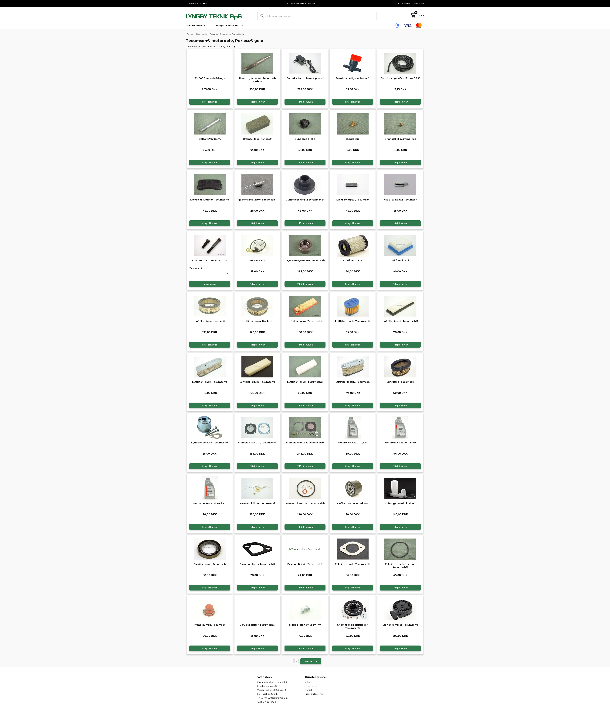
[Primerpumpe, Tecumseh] (210, 609)
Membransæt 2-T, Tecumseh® (305, 442)
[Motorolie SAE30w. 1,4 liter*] (210, 488)
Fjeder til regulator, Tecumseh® (257, 199)
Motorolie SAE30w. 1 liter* (400, 442)
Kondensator (257, 260)
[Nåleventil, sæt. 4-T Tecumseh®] (305, 488)
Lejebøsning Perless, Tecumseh (305, 260)
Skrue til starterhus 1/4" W (305, 624)
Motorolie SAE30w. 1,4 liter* (210, 503)
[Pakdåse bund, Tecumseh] (210, 548)
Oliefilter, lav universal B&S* (353, 503)
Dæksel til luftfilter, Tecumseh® (209, 199)
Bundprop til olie (305, 138)
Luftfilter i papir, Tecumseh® (305, 321)
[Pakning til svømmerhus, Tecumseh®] (400, 548)
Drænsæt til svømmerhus (400, 138)
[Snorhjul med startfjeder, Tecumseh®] (353, 609)
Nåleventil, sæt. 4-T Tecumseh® (305, 503)
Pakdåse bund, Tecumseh (210, 564)
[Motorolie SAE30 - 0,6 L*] (353, 427)
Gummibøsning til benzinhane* (305, 199)
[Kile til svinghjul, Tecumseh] (353, 184)
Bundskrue (352, 138)
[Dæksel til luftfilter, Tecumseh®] (210, 184)
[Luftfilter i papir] (353, 245)
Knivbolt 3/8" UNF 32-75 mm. (209, 260)
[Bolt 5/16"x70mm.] (210, 123)
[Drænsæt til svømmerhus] (400, 123)
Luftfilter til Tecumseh (400, 381)
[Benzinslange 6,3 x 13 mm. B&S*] (400, 63)
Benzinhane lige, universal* (352, 78)
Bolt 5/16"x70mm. (210, 138)
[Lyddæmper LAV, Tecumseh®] (210, 427)
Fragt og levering (314, 694)
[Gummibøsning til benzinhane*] (305, 184)
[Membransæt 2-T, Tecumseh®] (305, 427)
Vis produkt (210, 284)
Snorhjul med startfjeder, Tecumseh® (352, 626)
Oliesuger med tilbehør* (400, 503)
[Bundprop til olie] (305, 123)
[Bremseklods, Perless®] (257, 123)
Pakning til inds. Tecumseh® (257, 564)
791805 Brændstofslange (209, 78)
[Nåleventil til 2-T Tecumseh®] (257, 488)
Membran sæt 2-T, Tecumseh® (257, 442)
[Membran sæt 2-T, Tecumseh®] (257, 427)
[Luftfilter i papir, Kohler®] (210, 305)
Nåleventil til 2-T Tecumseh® (257, 503)
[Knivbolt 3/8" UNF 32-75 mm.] (210, 245)
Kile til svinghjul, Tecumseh (352, 199)
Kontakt (309, 690)
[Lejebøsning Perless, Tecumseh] (305, 245)
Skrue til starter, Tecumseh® (257, 624)
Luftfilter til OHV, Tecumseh (353, 381)
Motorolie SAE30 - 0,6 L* (352, 442)
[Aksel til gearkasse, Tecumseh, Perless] (257, 63)
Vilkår (308, 682)
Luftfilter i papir (352, 260)
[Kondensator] (257, 245)
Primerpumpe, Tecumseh (210, 624)
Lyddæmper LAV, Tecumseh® (209, 442)
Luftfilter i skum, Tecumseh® (257, 381)
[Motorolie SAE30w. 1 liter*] (400, 427)
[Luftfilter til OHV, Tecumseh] (353, 366)
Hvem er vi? (311, 686)
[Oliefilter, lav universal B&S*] (353, 488)
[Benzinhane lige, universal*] (353, 63)
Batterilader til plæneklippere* (305, 78)
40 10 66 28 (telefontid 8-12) (274, 698)
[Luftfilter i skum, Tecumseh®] (257, 366)
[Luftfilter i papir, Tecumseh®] (305, 305)
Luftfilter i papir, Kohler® (210, 321)
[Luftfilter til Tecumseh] (400, 366)
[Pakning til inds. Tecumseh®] (257, 548)
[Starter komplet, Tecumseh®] (400, 609)
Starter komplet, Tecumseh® (400, 624)
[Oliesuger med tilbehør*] (400, 488)
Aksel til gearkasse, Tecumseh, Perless (257, 80)
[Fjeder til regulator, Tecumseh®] (257, 184)
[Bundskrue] (353, 123)
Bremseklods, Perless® (257, 138)
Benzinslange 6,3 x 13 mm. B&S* (400, 78)
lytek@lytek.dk (270, 694)
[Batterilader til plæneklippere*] (305, 63)
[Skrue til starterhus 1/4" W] (305, 609)
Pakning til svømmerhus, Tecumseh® (400, 566)
